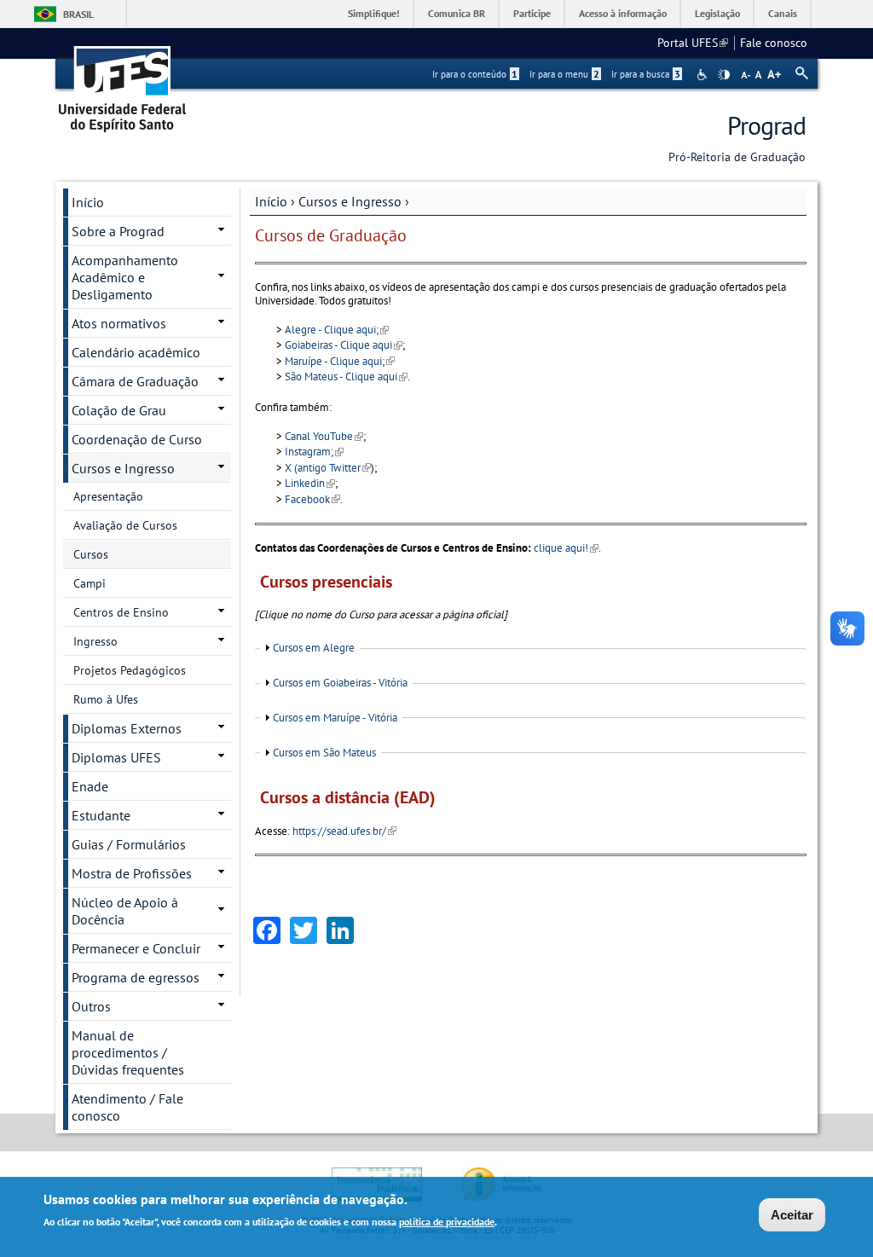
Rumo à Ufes (105, 699)
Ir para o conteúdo (474, 74)
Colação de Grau (119, 410)
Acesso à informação (623, 13)
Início (271, 201)
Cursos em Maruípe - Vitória (335, 717)
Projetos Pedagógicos (129, 670)
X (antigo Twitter (328, 468)
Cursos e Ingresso (350, 201)
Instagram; (314, 451)
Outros (91, 1006)
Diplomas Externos (127, 728)
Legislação (717, 13)
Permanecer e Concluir (136, 948)
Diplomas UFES (116, 757)
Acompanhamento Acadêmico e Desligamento (125, 277)
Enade (90, 786)
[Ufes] (122, 83)
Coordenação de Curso (137, 439)
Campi (89, 583)
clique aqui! (566, 548)
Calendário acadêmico (136, 352)
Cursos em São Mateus (324, 752)
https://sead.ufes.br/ (344, 831)
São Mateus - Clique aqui (346, 376)
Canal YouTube (324, 436)
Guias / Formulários (129, 844)
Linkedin (310, 483)
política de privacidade (446, 1221)
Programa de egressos (135, 977)
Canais (782, 13)
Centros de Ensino (121, 612)
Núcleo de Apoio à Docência (125, 911)
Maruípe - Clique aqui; (340, 361)
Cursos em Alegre (314, 647)
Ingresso (95, 641)
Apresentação (108, 496)
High (724, 75)
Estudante (101, 815)
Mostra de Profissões (132, 873)
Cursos (90, 554)
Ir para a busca (645, 74)
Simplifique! (374, 13)
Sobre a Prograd (118, 231)
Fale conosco (773, 42)
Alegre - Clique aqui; (337, 329)
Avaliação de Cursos (125, 525)
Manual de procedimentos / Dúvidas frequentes (128, 1052)
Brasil (78, 14)
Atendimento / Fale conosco (127, 1107)
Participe (532, 13)
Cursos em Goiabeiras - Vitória (340, 682)
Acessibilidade (703, 74)
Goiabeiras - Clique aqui (343, 345)
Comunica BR (456, 13)
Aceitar (792, 1215)
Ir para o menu (564, 74)
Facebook (312, 499)
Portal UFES (692, 42)
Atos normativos (119, 323)
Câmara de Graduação (135, 381)
